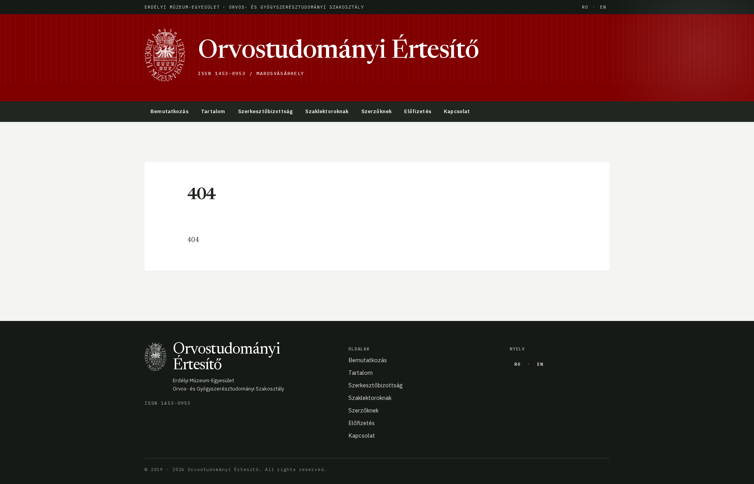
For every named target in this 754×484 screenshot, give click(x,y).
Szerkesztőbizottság (265, 111)
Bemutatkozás (169, 111)
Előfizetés (417, 111)
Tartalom (213, 111)
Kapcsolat (457, 111)
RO (585, 7)
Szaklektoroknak (326, 111)
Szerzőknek (376, 111)
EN (603, 7)
